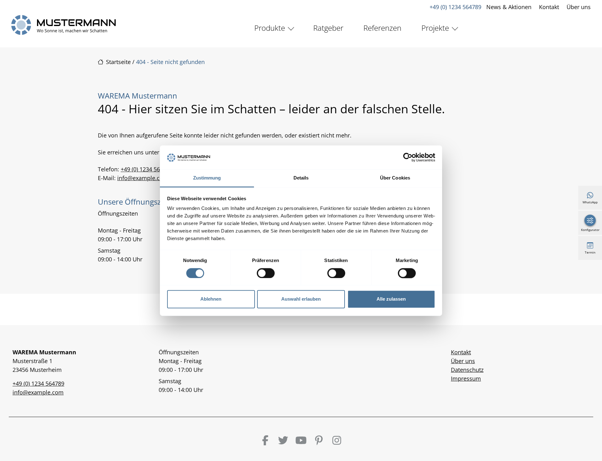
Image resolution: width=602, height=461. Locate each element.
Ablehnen (210, 299)
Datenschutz (467, 369)
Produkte (269, 28)
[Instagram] (336, 440)
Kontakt (549, 7)
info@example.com (142, 178)
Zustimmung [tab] (207, 178)
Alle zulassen (391, 299)
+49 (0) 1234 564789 (455, 7)
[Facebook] (265, 440)
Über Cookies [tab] (395, 178)
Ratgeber (328, 28)
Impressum (466, 378)
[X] (283, 440)
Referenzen (382, 28)
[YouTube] (301, 440)
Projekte (435, 28)
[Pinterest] (318, 440)
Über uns (579, 7)
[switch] (266, 273)
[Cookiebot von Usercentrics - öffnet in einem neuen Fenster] (407, 157)
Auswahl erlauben (301, 299)
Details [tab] (301, 178)
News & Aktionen (508, 7)
